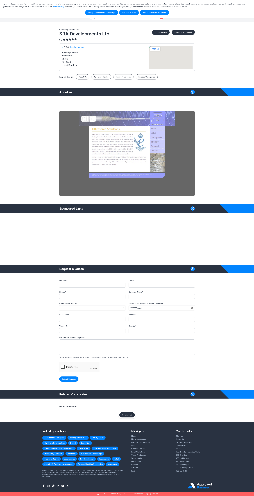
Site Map (179, 436)
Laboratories (69, 459)
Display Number (77, 47)
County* (132, 326)
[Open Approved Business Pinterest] (53, 485)
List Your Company (139, 439)
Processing (104, 459)
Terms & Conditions (184, 442)
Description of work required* (72, 337)
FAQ (133, 471)
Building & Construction (54, 443)
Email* (131, 281)
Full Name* (63, 281)
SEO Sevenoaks (182, 461)
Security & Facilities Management (58, 464)
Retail (116, 459)
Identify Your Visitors (140, 442)
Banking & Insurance (78, 438)
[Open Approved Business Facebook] (43, 485)
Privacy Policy (58, 6)
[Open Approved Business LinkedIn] (58, 485)
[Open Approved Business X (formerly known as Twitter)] (67, 485)
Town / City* (64, 326)
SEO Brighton (181, 455)
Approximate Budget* (68, 303)
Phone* (62, 292)
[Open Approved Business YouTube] (62, 485)
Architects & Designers (54, 438)
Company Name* (136, 292)
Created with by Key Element (146, 494)
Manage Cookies (129, 13)
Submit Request (69, 379)
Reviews (134, 464)
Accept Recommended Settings (101, 13)
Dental (73, 443)
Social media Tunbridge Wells (188, 452)
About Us (83, 77)
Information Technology (91, 453)
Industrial (72, 453)
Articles (134, 468)
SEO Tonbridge (182, 464)
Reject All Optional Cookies (154, 13)
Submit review (161, 32)
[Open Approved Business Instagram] (48, 485)
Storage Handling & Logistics (90, 464)
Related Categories (146, 77)
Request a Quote (123, 77)
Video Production (138, 455)
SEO (133, 445)
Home (133, 436)
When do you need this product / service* (146, 303)
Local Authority (87, 459)
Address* (133, 315)
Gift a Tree (136, 461)
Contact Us (127, 415)
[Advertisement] (127, 237)
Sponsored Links (101, 77)
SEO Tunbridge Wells (184, 468)
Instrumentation (51, 459)
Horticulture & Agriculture (105, 448)
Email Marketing (138, 452)
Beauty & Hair (97, 438)
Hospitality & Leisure (53, 453)
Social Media (136, 458)
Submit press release (183, 32)
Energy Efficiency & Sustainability (59, 448)
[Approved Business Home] (200, 485)
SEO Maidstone (182, 458)
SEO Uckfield (181, 471)
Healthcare (83, 448)
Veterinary (112, 464)
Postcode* (64, 315)
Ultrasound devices (68, 406)
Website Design (138, 449)
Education (85, 443)
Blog (178, 449)
